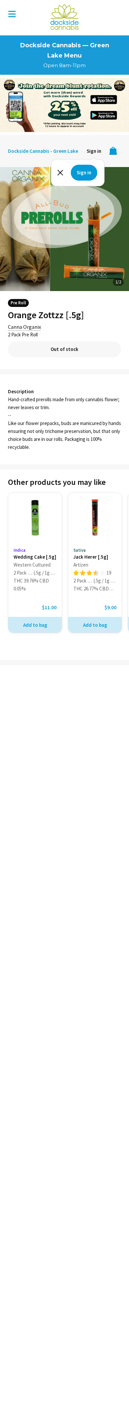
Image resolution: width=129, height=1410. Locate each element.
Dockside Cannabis (64, 17)
